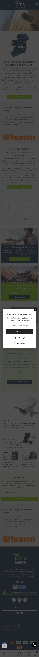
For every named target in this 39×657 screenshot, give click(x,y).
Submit (19, 331)
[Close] (35, 309)
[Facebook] (15, 338)
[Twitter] (23, 338)
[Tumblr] (19, 338)
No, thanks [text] (21, 343)
